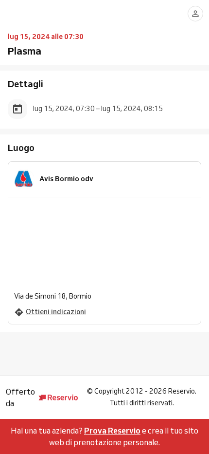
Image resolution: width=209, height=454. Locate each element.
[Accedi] (195, 13)
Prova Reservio (112, 430)
